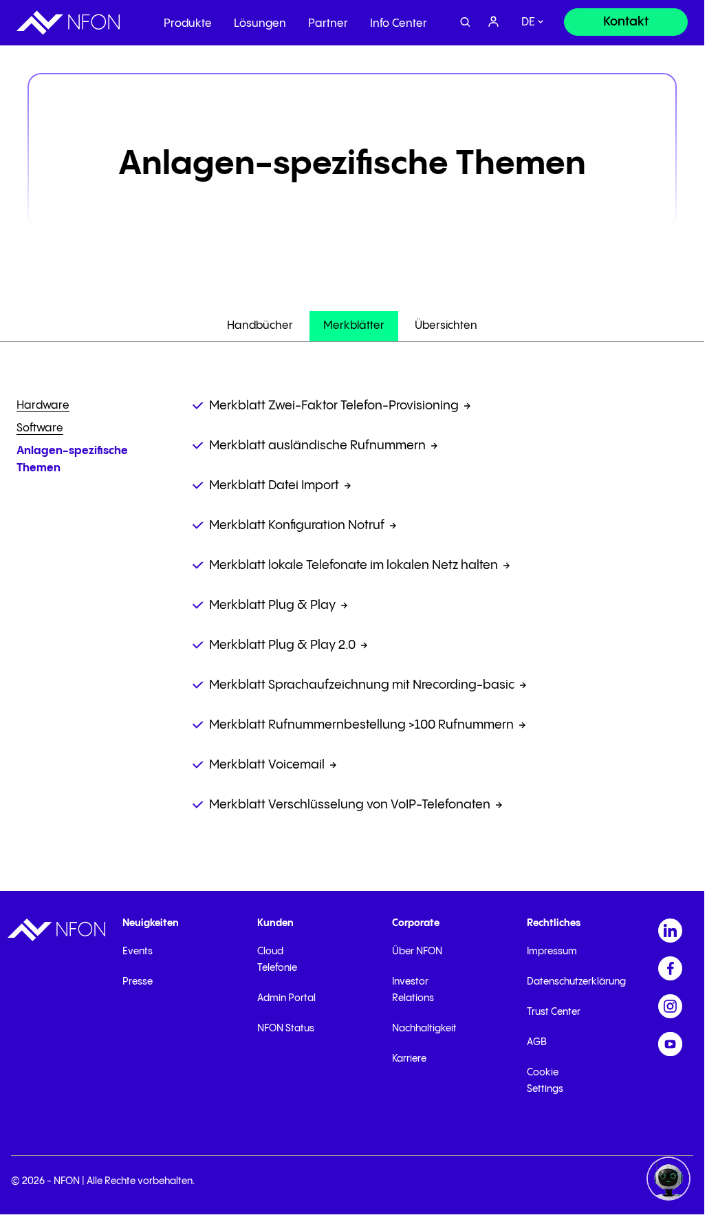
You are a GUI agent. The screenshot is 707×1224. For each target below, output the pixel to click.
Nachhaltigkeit (424, 1028)
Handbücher (260, 326)
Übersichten (446, 326)
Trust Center (553, 1012)
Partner (328, 24)
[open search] (465, 22)
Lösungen (260, 24)
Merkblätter (353, 326)
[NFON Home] (68, 22)
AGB (537, 1042)
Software (40, 428)
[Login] (494, 22)
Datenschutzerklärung (576, 982)
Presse (137, 982)
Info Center (398, 24)
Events (137, 951)
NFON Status (285, 1028)
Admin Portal (286, 998)
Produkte (188, 24)
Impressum (552, 951)
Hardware (43, 405)
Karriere (409, 1059)
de (528, 22)
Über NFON (417, 951)
